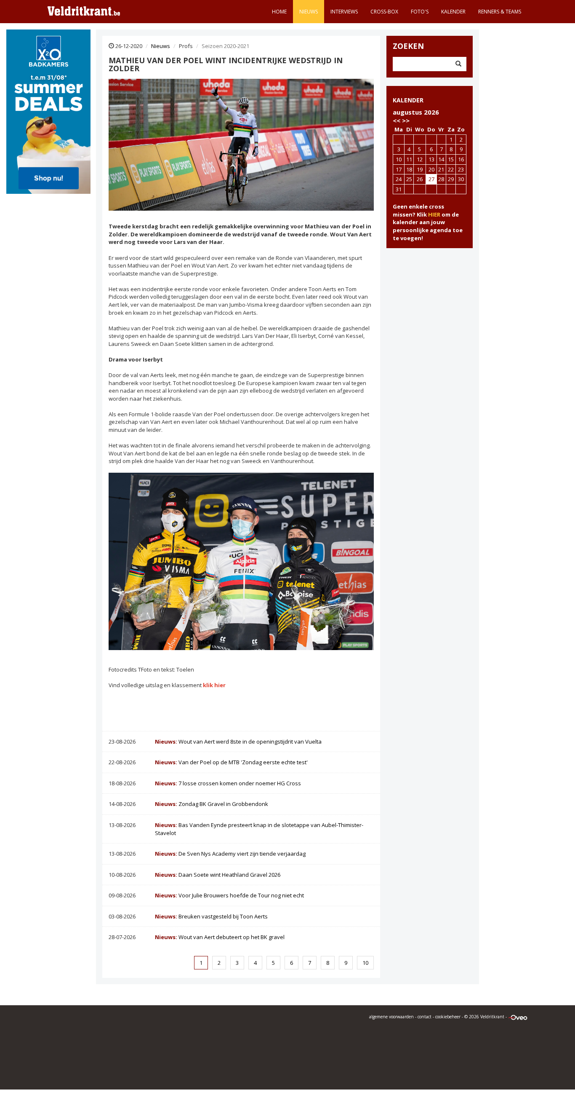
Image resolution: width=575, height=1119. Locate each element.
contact (424, 1017)
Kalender (453, 11)
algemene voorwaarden (391, 1017)
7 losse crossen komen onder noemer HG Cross (228, 783)
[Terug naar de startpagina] (83, 10)
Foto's (420, 11)
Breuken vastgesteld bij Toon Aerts (211, 916)
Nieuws (308, 11)
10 (365, 962)
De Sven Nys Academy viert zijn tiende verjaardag (230, 853)
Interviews (344, 11)
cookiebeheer (448, 1017)
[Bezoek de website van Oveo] (517, 1017)
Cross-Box (384, 11)
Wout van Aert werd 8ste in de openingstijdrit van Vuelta (238, 741)
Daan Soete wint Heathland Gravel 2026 (217, 874)
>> (406, 120)
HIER (434, 214)
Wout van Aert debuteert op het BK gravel (220, 937)
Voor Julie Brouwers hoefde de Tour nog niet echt (229, 895)
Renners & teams (499, 11)
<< (396, 120)
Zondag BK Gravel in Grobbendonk (211, 804)
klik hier (214, 685)
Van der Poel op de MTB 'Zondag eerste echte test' (231, 762)
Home (279, 11)
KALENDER (408, 100)
